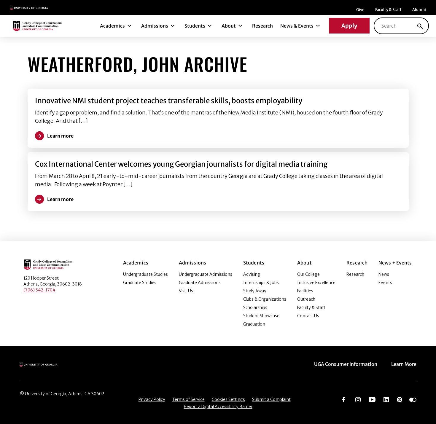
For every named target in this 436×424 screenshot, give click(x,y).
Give (360, 9)
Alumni (419, 9)
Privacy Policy (152, 399)
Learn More (403, 364)
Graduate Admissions (200, 282)
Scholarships (255, 307)
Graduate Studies (139, 282)
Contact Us (308, 315)
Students (194, 26)
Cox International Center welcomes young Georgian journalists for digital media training (181, 164)
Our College (308, 274)
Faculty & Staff (388, 9)
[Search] (420, 26)
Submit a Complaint (271, 399)
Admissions (154, 26)
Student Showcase (261, 315)
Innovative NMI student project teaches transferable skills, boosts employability (168, 100)
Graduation (254, 324)
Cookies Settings (228, 399)
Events (385, 282)
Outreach (306, 299)
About (229, 26)
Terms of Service (188, 399)
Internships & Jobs (261, 282)
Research (262, 26)
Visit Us (186, 291)
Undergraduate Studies (145, 274)
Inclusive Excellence (316, 282)
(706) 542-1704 (39, 290)
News (383, 274)
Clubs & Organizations (264, 299)
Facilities (305, 291)
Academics (112, 26)
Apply (349, 25)
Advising (251, 274)
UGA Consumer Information (345, 364)
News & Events (297, 26)
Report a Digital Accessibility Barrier (218, 406)
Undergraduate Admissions (205, 274)
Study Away (254, 291)
